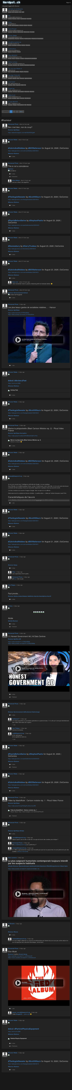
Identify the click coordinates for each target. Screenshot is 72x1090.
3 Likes (13, 156)
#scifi (23, 12)
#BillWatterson (34, 148)
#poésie (19, 45)
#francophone (20, 104)
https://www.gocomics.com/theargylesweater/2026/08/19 (23, 1064)
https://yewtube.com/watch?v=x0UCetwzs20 (20, 956)
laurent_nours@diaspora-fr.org (21, 1012)
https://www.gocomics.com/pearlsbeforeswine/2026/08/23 (23, 225)
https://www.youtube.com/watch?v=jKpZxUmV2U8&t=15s (23, 869)
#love (9, 71)
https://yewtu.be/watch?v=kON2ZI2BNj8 (19, 642)
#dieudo (10, 866)
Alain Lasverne (12, 857)
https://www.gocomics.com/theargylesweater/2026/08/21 (23, 521)
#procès (36, 596)
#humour (16, 12)
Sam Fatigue (11, 585)
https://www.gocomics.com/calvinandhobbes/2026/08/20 (23, 785)
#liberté (10, 45)
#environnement (18, 293)
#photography (15, 25)
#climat (25, 293)
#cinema (21, 25)
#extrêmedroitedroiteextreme (38, 866)
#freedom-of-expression (37, 38)
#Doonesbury (14, 246)
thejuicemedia (25, 669)
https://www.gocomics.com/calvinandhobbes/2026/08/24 (23, 151)
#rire (25, 104)
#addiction (31, 596)
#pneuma (13, 71)
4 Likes (13, 254)
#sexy (18, 78)
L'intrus (10, 606)
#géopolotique (28, 78)
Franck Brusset (12, 29)
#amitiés (14, 78)
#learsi (62, 866)
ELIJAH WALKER (13, 102)
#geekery (10, 91)
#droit (22, 85)
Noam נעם (15, 282)
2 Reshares (14, 176)
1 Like (13, 365)
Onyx (14, 572)
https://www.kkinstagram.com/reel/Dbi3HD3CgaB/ (21, 132)
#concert (15, 65)
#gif (13, 12)
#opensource (23, 18)
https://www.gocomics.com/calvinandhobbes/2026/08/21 (23, 544)
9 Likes (13, 550)
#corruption (23, 433)
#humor (10, 51)
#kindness (26, 91)
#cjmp (15, 565)
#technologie (36, 712)
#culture (22, 58)
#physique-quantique (29, 65)
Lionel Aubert (11, 82)
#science (22, 38)
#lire (18, 65)
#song (25, 954)
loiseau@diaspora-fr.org (15, 476)
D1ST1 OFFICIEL (26, 894)
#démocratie (20, 32)
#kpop (18, 98)
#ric (25, 85)
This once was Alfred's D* (15, 68)
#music (10, 25)
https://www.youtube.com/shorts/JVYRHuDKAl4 (21, 314)
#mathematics (27, 38)
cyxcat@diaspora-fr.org (19, 837)
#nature (25, 25)
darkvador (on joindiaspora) (15, 9)
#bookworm (28, 98)
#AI (20, 639)
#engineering (11, 38)
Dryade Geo (11, 88)
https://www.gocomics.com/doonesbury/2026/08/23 (22, 249)
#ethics (17, 71)
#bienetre (29, 104)
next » (21, 111)
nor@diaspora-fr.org (18, 733)
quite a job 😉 (28, 1014)
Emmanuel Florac (13, 124)
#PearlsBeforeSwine (17, 220)
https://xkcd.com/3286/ (14, 1031)
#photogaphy (20, 91)
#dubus (16, 596)
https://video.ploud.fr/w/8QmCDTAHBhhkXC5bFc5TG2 (22, 436)
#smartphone (43, 596)
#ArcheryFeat (20, 380)
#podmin (29, 18)
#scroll (49, 596)
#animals (15, 91)
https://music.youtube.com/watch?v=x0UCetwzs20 (22, 957)
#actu (66, 866)
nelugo (10, 22)
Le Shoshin (11, 923)
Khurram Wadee (12, 35)
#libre (14, 85)
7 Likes (13, 205)
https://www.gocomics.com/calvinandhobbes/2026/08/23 (23, 272)
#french (10, 12)
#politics (16, 639)
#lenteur (23, 45)
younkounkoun (12, 48)
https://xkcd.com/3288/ (14, 383)
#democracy (27, 32)
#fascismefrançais (24, 866)
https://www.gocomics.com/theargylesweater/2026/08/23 (23, 199)
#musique (14, 45)
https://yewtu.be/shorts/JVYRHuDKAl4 (18, 313)
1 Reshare (14, 626)
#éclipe (22, 831)
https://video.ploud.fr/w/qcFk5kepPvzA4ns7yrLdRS (22, 806)
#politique (17, 130)
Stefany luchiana (12, 62)
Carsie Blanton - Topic (27, 983)
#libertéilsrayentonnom (53, 866)
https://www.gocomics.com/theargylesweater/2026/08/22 (23, 413)
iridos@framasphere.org (14, 42)
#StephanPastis (36, 220)
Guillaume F (16, 719)
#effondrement (27, 712)
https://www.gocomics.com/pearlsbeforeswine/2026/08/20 (23, 759)
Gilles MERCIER (12, 55)
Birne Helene (16, 180)
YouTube (29, 340)
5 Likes (13, 418)
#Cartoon (16, 153)
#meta (20, 596)
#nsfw (18, 18)
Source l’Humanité (23, 851)
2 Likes (13, 446)
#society (15, 32)
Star (9, 15)
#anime (10, 98)
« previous (5, 111)
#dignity (22, 71)
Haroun (24, 340)
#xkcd (10, 380)
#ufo (20, 12)
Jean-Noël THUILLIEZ (14, 75)
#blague (15, 104)
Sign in (68, 2)
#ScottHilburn (34, 197)
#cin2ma (22, 65)
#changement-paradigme (30, 58)
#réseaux (24, 596)
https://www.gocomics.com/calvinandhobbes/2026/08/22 (23, 463)
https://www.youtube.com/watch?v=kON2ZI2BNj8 (21, 643)
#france (19, 51)
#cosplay (14, 98)
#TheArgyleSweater (16, 197)
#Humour (10, 153)
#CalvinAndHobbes (16, 148)
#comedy (32, 32)
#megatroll (19, 1014)
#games (10, 18)
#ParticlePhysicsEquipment (26, 1029)
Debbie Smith (11, 95)
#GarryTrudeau (29, 246)
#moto (13, 58)
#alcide (10, 621)
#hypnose (18, 85)
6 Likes (13, 278)
